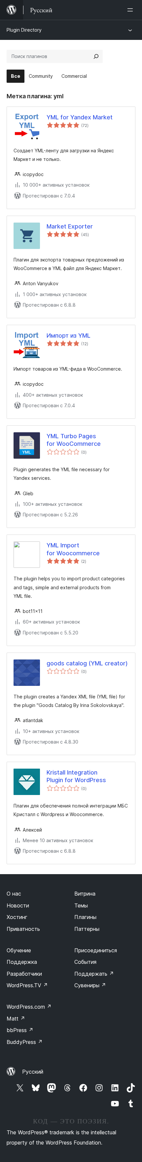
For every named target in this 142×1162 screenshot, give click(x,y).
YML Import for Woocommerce (73, 549)
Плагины (85, 917)
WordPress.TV (27, 985)
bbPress (20, 1030)
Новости (18, 905)
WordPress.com (29, 1006)
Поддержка (22, 962)
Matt (16, 1018)
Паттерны (86, 929)
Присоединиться (95, 950)
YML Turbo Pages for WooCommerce (74, 440)
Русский (32, 1071)
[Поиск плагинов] (96, 56)
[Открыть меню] (131, 10)
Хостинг (17, 917)
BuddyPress (25, 1042)
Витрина (84, 893)
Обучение (19, 950)
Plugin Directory (24, 30)
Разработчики (24, 973)
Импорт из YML (68, 335)
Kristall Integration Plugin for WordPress (76, 776)
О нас (14, 893)
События (85, 962)
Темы (81, 905)
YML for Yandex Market (80, 117)
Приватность (23, 929)
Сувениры (90, 985)
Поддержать (94, 973)
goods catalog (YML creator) (87, 663)
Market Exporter (70, 226)
